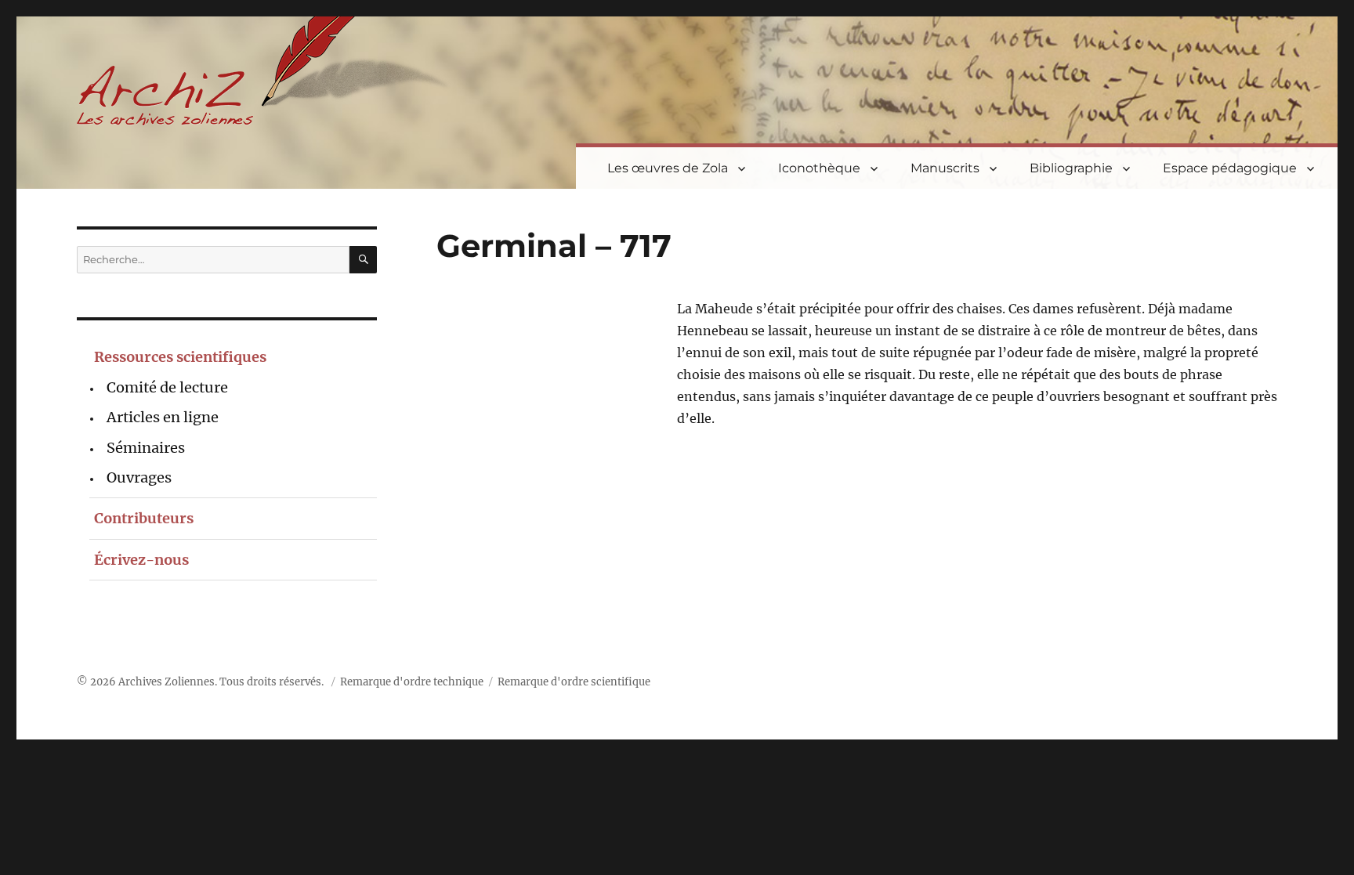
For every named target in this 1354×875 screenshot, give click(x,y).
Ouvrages (139, 477)
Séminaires (146, 448)
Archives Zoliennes (166, 682)
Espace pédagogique (1230, 168)
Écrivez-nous (141, 560)
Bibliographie (1071, 168)
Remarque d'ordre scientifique (574, 682)
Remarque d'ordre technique (411, 682)
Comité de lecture (167, 387)
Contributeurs (144, 518)
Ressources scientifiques (180, 357)
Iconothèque (819, 168)
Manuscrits (945, 168)
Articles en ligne (163, 417)
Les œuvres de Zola (667, 168)
